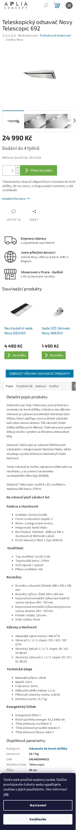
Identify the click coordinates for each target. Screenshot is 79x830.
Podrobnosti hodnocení (55, 36)
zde (6, 794)
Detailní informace (14, 199)
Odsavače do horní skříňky (48, 749)
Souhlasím (37, 819)
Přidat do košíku (41, 170)
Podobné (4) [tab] (24, 386)
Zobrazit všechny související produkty (39, 373)
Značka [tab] (53, 386)
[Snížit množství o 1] (18, 172)
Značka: (14, 40)
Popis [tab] (9, 386)
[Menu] (69, 5)
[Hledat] (46, 5)
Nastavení (38, 805)
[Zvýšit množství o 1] (18, 167)
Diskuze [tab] (41, 386)
